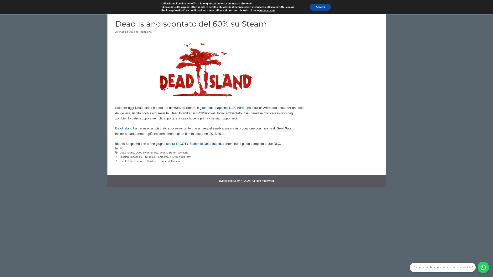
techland (183, 152)
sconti (163, 152)
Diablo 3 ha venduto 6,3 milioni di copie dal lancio (150, 161)
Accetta (320, 7)
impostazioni (267, 10)
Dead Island (123, 128)
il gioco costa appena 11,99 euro (220, 108)
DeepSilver (142, 152)
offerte (154, 152)
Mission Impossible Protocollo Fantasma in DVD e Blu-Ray (155, 156)
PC (121, 148)
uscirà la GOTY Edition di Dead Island (193, 144)
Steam (172, 152)
